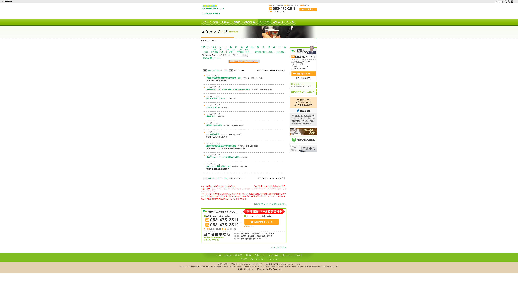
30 (247, 47)
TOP (204, 22)
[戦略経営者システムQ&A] (303, 92)
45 (263, 47)
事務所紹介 (226, 22)
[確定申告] (303, 148)
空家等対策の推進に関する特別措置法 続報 (223, 78)
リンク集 (290, 22)
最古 (247, 49)
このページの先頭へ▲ (278, 247)
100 (214, 49)
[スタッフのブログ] (303, 131)
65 (285, 47)
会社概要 (244, 259)
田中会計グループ (210, 6)
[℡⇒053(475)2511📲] (283, 8)
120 (240, 49)
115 (233, 49)
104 (209, 71)
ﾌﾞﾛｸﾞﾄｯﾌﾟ (205, 47)
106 (218, 71)
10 (225, 47)
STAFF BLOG (7, 2)
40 (258, 47)
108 (226, 71)
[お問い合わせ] (308, 9)
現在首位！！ (211, 116)
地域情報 (280, 52)
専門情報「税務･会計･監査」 (222, 52)
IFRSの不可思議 (212, 134)
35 (252, 47)
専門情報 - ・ (240, 166)
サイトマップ (272, 259)
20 (236, 47)
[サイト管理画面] (511, 1)
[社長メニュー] (303, 85)
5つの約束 (214, 22)
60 (279, 47)
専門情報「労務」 (244, 52)
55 (274, 47)
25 (242, 47)
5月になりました (213, 107)
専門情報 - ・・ (252, 78)
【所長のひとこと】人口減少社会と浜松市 (223, 157)
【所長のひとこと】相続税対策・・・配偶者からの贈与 (228, 90)
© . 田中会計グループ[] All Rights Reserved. (259, 266)
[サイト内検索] (505, 1)
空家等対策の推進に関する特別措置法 (221, 146)
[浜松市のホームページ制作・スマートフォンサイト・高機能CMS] (508, 1)
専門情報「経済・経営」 (264, 52)
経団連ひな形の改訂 (214, 125)
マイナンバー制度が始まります (218, 166)
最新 (214, 47)
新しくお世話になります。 (216, 98)
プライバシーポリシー (257, 259)
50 (269, 47)
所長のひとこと (250, 22)
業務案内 (237, 22)
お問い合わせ (278, 22)
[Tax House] (303, 140)
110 (227, 49)
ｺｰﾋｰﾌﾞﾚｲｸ (232, 98)
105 (220, 49)
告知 (206, 52)
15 (231, 47)
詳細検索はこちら (211, 58)
